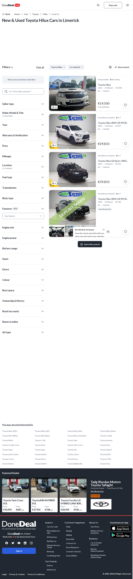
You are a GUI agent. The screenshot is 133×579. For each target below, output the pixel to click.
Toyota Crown (8, 459)
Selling (69, 535)
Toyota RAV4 (7, 440)
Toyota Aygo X (106, 450)
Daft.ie (50, 566)
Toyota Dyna (72, 459)
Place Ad (113, 5)
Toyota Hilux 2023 (9, 431)
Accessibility (71, 556)
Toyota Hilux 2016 (74, 431)
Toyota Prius (105, 445)
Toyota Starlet (40, 454)
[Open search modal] (98, 5)
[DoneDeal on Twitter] (12, 543)
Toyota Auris (40, 445)
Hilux (45, 14)
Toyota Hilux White (10, 436)
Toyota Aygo (40, 450)
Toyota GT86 (105, 459)
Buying (69, 531)
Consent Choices (73, 552)
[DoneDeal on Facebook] (6, 543)
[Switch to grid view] (110, 67)
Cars (26, 14)
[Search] (6, 91)
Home (17, 14)
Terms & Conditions (36, 574)
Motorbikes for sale (53, 532)
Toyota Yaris (72, 440)
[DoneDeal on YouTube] (19, 543)
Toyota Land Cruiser (10, 454)
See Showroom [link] (97, 491)
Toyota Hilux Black (42, 436)
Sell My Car (51, 541)
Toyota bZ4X (105, 454)
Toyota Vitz (72, 450)
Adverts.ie (51, 570)
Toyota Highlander (74, 464)
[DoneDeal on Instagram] (31, 543)
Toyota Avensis (106, 440)
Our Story (95, 527)
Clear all (40, 67)
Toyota (35, 14)
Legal (4, 574)
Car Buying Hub (53, 556)
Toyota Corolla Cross (10, 445)
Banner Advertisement (97, 550)
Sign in (19, 551)
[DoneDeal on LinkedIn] (25, 543)
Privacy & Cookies (17, 574)
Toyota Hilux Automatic (77, 436)
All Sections (52, 537)
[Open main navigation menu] (128, 5)
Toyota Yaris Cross (75, 445)
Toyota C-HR (40, 440)
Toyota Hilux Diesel (108, 431)
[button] (23, 104)
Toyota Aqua (7, 450)
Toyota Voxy (105, 464)
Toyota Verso (40, 459)
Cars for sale (52, 527)
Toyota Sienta (8, 464)
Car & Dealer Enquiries (96, 544)
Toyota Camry (73, 454)
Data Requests (72, 547)
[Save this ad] (125, 105)
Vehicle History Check (53, 546)
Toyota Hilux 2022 (42, 431)
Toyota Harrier (40, 464)
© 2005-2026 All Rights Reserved (117, 574)
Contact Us (71, 543)
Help (68, 527)
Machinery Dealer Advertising (98, 556)
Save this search (92, 244)
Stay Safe (70, 539)
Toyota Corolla (106, 436)
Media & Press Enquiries (97, 532)
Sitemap (50, 552)
